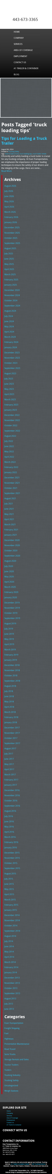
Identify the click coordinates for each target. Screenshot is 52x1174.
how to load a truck (12, 154)
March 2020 (10, 586)
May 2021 (9, 514)
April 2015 (9, 894)
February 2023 (11, 404)
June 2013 (9, 1008)
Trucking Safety (13, 151)
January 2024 (10, 347)
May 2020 (9, 576)
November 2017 (12, 732)
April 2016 (9, 831)
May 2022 (9, 451)
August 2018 (10, 686)
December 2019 (12, 602)
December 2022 (12, 415)
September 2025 (12, 243)
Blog (16, 74)
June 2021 (9, 508)
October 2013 (10, 988)
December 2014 (12, 915)
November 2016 (12, 795)
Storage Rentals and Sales (16, 1059)
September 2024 (12, 305)
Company (19, 37)
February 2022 (11, 467)
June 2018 (9, 696)
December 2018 (12, 665)
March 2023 (10, 399)
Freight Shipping (11, 1028)
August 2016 (10, 810)
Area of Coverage (23, 50)
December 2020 (12, 540)
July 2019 (8, 628)
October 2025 (10, 238)
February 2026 (11, 217)
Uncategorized (11, 1085)
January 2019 (10, 659)
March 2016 (10, 837)
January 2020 (10, 597)
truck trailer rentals (39, 154)
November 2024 (12, 295)
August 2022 (10, 435)
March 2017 (10, 774)
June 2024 (9, 321)
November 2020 (12, 545)
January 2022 (10, 472)
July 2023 (8, 378)
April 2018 (9, 706)
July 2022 (8, 441)
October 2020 (10, 550)
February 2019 (11, 654)
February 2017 (11, 779)
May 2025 (9, 264)
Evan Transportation (13, 1023)
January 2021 (10, 534)
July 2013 (8, 1003)
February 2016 (11, 842)
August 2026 (10, 185)
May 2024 (9, 326)
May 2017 (9, 764)
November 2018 (12, 670)
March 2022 (10, 462)
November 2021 (12, 482)
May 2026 (9, 201)
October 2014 (10, 925)
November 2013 (12, 983)
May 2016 (9, 826)
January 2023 (10, 409)
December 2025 (12, 227)
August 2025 (10, 248)
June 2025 (9, 258)
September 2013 (12, 993)
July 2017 (8, 753)
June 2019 (9, 633)
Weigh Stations (11, 1090)
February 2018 (11, 717)
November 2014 (12, 920)
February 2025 (11, 279)
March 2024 (10, 336)
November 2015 (12, 857)
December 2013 (12, 977)
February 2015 (11, 904)
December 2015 (12, 852)
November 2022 (12, 420)
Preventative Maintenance (16, 1043)
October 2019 (10, 613)
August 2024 (10, 310)
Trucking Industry (12, 1075)
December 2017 (12, 727)
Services (18, 44)
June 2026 (9, 196)
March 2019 (10, 649)
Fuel (6, 1033)
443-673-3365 (25, 19)
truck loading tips (26, 154)
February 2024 (11, 342)
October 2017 (10, 738)
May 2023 (9, 389)
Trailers (7, 1069)
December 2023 (12, 352)
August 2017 (10, 748)
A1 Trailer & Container (26, 68)
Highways (8, 1038)
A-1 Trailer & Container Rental (20, 1164)
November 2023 (12, 357)
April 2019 (9, 644)
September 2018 (12, 680)
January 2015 (10, 910)
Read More (6, 170)
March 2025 (10, 274)
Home (17, 31)
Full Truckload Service (38, 1164)
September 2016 (12, 805)
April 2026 (9, 206)
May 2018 (9, 701)
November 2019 (12, 607)
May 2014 (9, 951)
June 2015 (9, 883)
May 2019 (9, 639)
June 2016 (9, 821)
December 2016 (12, 790)
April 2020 (9, 581)
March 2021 (10, 524)
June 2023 (9, 383)
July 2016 (8, 816)
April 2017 (9, 769)
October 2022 (10, 425)
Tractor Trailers (11, 1064)
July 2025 (8, 253)
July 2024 (8, 316)
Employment (20, 56)
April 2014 (9, 956)
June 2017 (9, 758)
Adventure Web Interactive (39, 1172)
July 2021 (8, 503)
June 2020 (9, 571)
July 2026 (8, 191)
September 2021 (12, 493)
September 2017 (12, 743)
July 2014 (8, 941)
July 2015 (8, 878)
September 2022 (12, 430)
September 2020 (12, 555)
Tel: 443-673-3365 (8, 1152)
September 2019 (12, 618)
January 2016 (10, 847)
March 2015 (10, 899)
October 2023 (10, 362)
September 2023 (12, 368)
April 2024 (9, 331)
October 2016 (10, 800)
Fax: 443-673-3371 (9, 1154)
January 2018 (10, 722)
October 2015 (10, 863)
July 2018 (8, 691)
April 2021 (9, 519)
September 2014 (12, 930)
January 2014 (10, 972)
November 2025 (12, 232)
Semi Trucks (9, 1054)
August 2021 (10, 498)
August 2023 (10, 373)
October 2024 (10, 300)
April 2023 (9, 394)
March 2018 (10, 712)
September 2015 (12, 868)
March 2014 (10, 962)
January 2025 (10, 284)
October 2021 (10, 488)
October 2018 (10, 675)
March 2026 (10, 211)
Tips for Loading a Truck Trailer (24, 141)
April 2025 (9, 269)
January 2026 (10, 222)
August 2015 (10, 873)
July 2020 (8, 566)
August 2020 (10, 560)
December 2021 (12, 477)
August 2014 (10, 936)
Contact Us (20, 62)
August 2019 (10, 623)
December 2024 (12, 290)
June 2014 (9, 946)
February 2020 (11, 592)
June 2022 (9, 446)
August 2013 (10, 998)
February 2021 (11, 529)
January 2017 (10, 784)
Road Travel (9, 1049)
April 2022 (9, 456)
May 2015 (9, 889)
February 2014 (11, 967)
